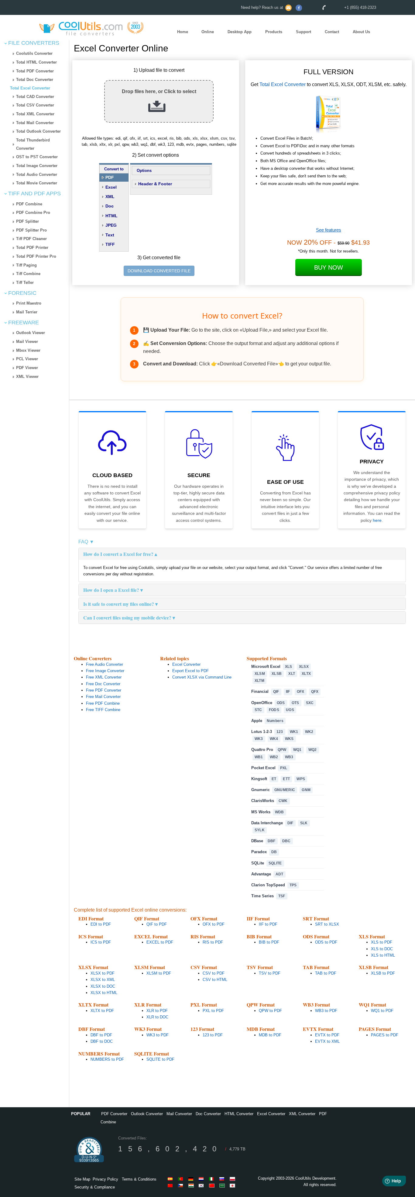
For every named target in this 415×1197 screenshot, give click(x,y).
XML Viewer (27, 376)
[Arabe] (223, 1185)
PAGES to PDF (384, 1035)
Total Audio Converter (36, 174)
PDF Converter (114, 1114)
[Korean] (202, 1185)
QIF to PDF (156, 924)
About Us (361, 32)
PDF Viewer (27, 367)
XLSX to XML (103, 979)
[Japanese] (233, 1185)
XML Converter (302, 1114)
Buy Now (328, 267)
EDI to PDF (101, 924)
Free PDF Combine (103, 703)
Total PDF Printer (32, 247)
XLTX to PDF (102, 1010)
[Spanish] (171, 1179)
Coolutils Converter (34, 53)
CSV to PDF (214, 973)
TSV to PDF (269, 973)
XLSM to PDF (158, 973)
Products (273, 32)
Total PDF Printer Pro (36, 256)
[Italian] (213, 1179)
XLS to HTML (383, 955)
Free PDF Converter (103, 690)
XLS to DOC (382, 949)
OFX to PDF (214, 924)
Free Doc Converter (103, 684)
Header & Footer (155, 183)
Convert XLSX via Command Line (202, 677)
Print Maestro (28, 303)
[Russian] (223, 1179)
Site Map (82, 1179)
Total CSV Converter (35, 105)
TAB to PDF (325, 973)
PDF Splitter (27, 221)
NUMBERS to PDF (107, 1059)
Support (303, 32)
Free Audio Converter (104, 664)
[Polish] (233, 1179)
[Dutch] (202, 1179)
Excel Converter (186, 664)
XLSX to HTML (104, 992)
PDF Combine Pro (33, 212)
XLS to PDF (381, 942)
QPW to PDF (270, 1010)
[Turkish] (182, 1185)
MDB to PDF (270, 1035)
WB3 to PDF (326, 1010)
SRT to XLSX (327, 924)
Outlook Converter (147, 1114)
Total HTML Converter (36, 62)
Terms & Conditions (139, 1179)
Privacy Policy (105, 1179)
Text (109, 234)
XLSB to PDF (383, 973)
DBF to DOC (102, 1041)
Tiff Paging (26, 265)
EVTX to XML (327, 1041)
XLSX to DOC (103, 986)
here (377, 520)
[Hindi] (192, 1185)
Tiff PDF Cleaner (31, 238)
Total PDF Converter (35, 71)
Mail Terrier (26, 312)
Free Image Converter (105, 670)
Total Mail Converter (35, 122)
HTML (111, 215)
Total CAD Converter (35, 96)
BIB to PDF (269, 942)
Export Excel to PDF (190, 670)
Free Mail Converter (103, 696)
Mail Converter (179, 1114)
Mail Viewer (27, 341)
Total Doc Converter (34, 79)
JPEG (111, 225)
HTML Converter (239, 1114)
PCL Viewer (27, 359)
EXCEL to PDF (159, 942)
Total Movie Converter (36, 183)
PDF (109, 177)
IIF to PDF (268, 924)
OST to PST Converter (37, 157)
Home (182, 32)
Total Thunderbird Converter (33, 144)
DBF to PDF (101, 1035)
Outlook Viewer (30, 332)
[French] (171, 1185)
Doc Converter (208, 1114)
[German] (192, 1179)
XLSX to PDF (103, 973)
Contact (332, 32)
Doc (109, 206)
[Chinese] (213, 1185)
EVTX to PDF (327, 1035)
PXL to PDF (213, 1010)
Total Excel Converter (30, 88)
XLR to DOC (157, 1017)
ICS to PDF (101, 942)
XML (110, 196)
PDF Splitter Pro (31, 230)
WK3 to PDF (157, 1035)
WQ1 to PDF (382, 1010)
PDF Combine (29, 204)
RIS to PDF (213, 942)
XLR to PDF (157, 1010)
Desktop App (240, 32)
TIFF (110, 244)
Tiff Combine (28, 273)
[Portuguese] (182, 1179)
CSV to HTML (215, 979)
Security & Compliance (94, 1187)
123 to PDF (213, 1035)
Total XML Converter (35, 114)
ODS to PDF (326, 942)
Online (207, 32)
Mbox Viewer (28, 350)
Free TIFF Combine (103, 709)
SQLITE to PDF (160, 1059)
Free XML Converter (104, 677)
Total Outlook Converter (38, 131)
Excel (111, 187)
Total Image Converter (36, 165)
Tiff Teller (25, 282)
